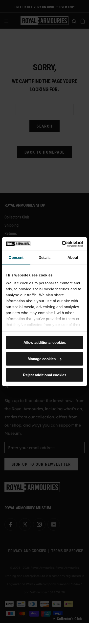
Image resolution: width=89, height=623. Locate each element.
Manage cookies (42, 358)
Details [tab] (45, 257)
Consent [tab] (16, 257)
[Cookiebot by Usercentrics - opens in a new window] (62, 244)
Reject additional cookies (44, 375)
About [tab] (72, 257)
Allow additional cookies (44, 342)
